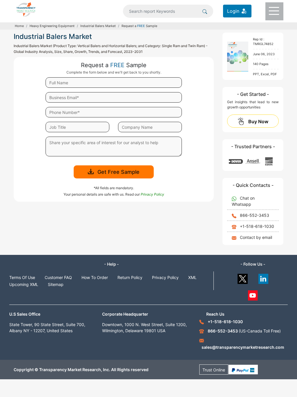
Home (19, 26)
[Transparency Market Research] (26, 9)
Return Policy (129, 277)
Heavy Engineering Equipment (52, 26)
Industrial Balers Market (98, 26)
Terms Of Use (22, 277)
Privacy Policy (165, 277)
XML (192, 277)
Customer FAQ (58, 277)
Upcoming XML (23, 284)
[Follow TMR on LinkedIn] (263, 277)
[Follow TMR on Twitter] (242, 277)
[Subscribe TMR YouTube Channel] (253, 294)
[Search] (205, 11)
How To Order (95, 277)
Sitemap (56, 284)
